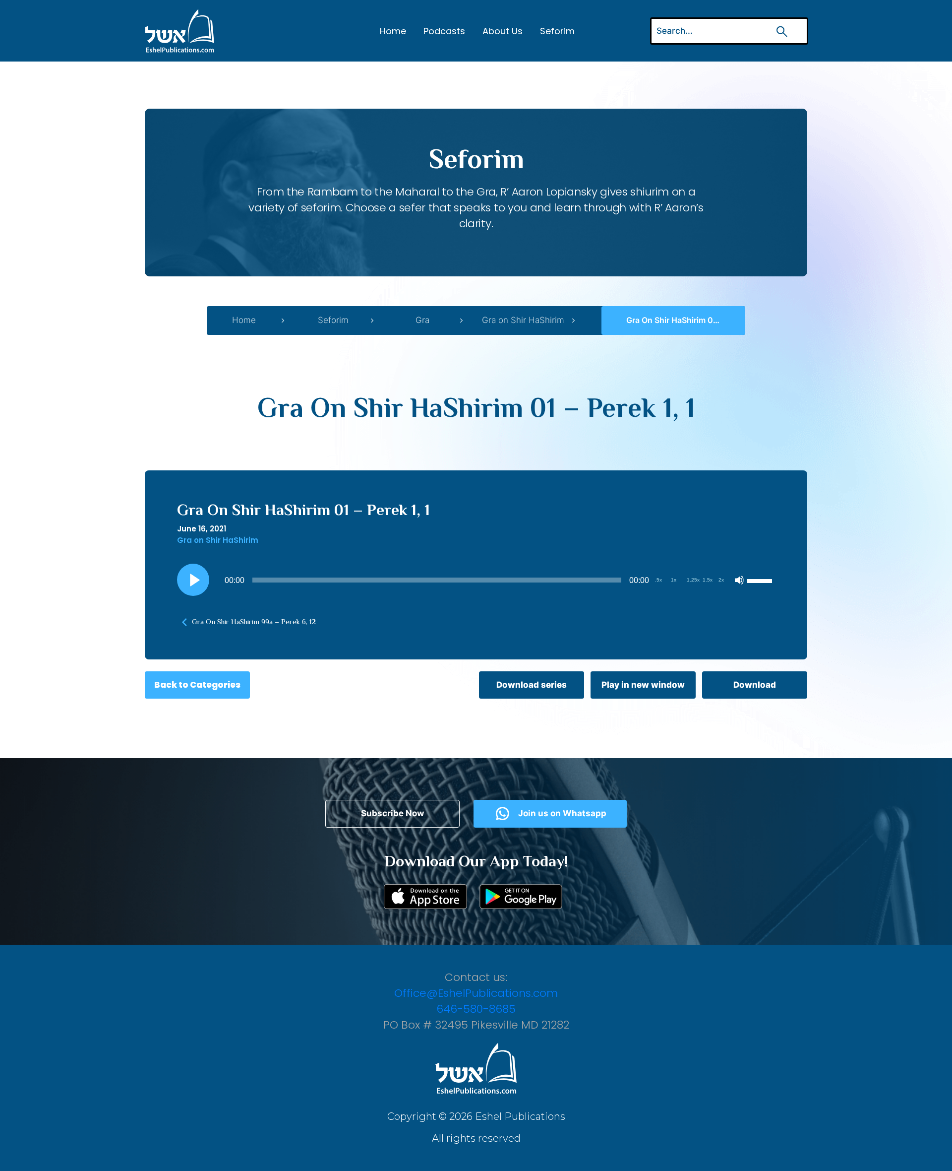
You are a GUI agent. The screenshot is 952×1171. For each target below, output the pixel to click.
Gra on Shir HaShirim (523, 320)
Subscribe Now (392, 813)
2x (721, 580)
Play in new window (643, 685)
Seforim (557, 31)
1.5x (708, 580)
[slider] (761, 580)
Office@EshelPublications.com (476, 993)
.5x (658, 580)
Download (754, 685)
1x (673, 580)
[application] (476, 580)
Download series (531, 685)
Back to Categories (197, 685)
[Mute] (739, 580)
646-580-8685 (476, 1009)
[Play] (193, 580)
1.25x (693, 580)
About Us (502, 31)
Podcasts (444, 31)
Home (393, 31)
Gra (422, 320)
